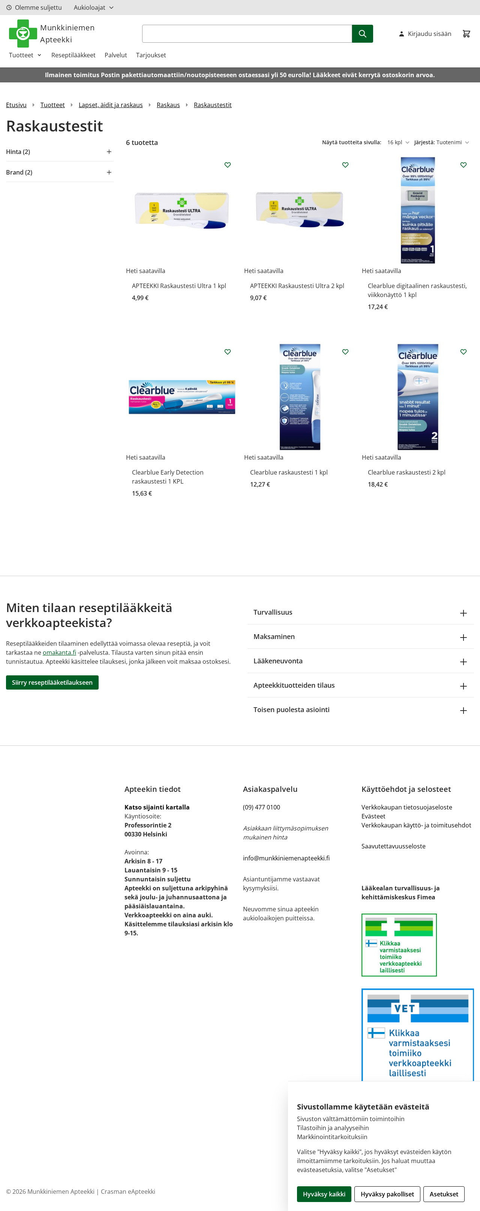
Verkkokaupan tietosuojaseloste (407, 807)
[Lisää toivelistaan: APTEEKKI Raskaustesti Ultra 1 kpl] (227, 164)
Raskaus (168, 105)
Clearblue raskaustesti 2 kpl (407, 472)
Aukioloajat (89, 7)
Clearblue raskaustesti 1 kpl (289, 472)
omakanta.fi (59, 652)
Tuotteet (21, 55)
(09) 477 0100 (261, 807)
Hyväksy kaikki (324, 1194)
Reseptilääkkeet (73, 55)
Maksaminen (274, 636)
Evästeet (374, 816)
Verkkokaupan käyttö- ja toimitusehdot (416, 825)
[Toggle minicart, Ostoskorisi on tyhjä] (466, 34)
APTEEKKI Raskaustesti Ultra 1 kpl (179, 286)
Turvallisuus (273, 612)
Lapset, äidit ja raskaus (111, 105)
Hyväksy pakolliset (387, 1194)
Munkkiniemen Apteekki (67, 33)
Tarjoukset (151, 55)
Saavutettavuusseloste (394, 846)
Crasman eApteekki (128, 1191)
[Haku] (362, 34)
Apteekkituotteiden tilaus (294, 685)
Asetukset (444, 1194)
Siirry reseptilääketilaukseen (52, 682)
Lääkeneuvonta (278, 660)
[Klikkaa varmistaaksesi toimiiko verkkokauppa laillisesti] (418, 945)
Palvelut (116, 55)
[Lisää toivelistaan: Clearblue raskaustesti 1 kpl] (345, 351)
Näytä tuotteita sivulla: (352, 142)
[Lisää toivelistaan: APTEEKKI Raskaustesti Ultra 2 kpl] (345, 164)
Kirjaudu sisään (430, 34)
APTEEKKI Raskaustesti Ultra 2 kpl (297, 286)
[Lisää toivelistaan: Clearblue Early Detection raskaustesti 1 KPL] (227, 351)
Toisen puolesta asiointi (292, 709)
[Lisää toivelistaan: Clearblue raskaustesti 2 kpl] (463, 351)
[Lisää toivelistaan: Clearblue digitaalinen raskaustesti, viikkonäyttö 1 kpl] (463, 164)
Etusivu (16, 105)
